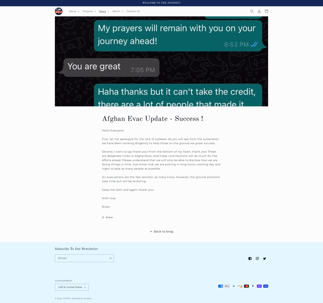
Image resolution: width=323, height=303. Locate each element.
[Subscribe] (110, 258)
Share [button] (109, 217)
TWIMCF (67, 298)
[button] (74, 11)
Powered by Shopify (81, 298)
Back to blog (163, 231)
